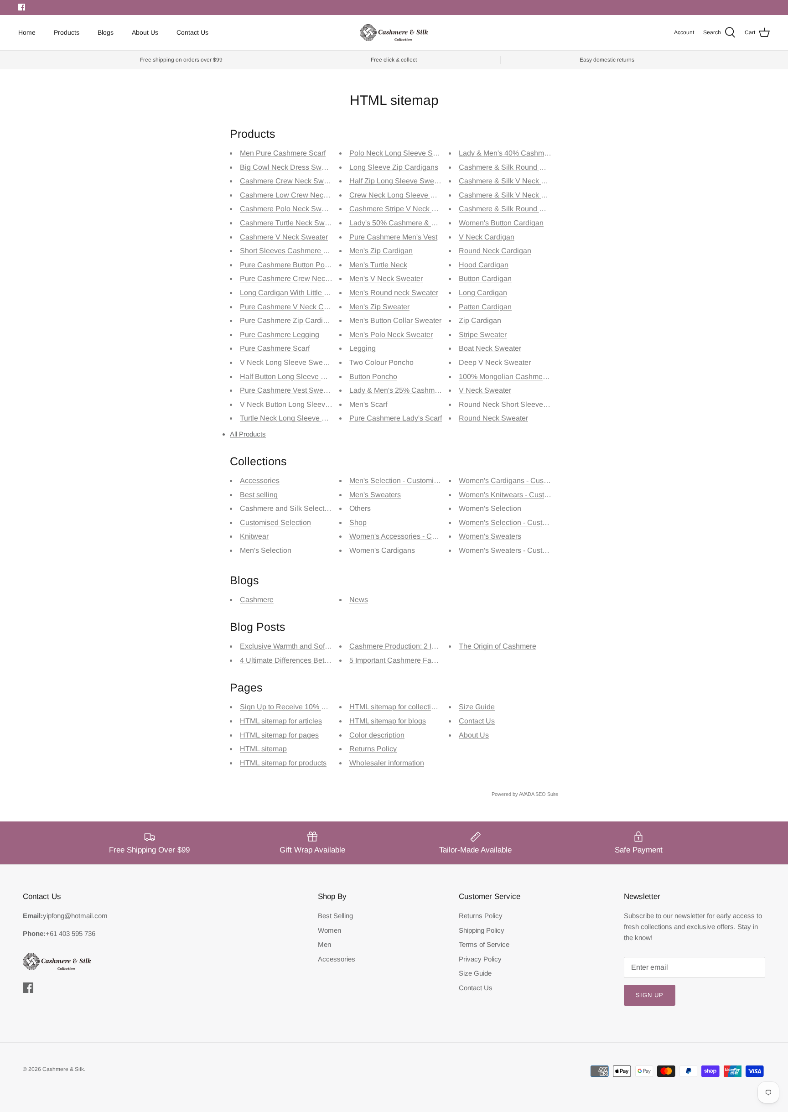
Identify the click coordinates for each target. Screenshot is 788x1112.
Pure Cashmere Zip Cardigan (287, 320)
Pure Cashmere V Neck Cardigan (294, 307)
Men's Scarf (368, 404)
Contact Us (192, 32)
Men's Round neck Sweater (393, 292)
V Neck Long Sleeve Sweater (287, 362)
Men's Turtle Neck (378, 265)
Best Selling (335, 916)
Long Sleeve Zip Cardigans (393, 167)
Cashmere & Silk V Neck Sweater (513, 181)
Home (27, 32)
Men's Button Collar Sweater (395, 320)
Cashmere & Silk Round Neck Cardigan (523, 167)
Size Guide (477, 707)
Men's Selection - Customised (397, 480)
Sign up (650, 995)
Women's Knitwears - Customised (513, 495)
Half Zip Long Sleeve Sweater (397, 181)
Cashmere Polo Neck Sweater (289, 209)
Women (329, 930)
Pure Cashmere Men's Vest (393, 237)
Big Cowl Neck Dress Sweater (289, 167)
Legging (362, 348)
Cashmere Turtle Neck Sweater (290, 223)
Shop (358, 522)
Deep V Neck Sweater (495, 362)
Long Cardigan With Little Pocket (293, 292)
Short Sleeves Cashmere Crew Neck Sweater (314, 251)
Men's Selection (265, 550)
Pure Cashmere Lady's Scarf (395, 418)
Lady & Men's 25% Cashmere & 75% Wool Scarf (427, 390)
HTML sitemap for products (283, 763)
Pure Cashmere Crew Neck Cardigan (300, 278)
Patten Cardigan (485, 307)
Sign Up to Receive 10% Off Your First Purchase (318, 707)
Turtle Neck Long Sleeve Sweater (294, 418)
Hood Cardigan (483, 265)
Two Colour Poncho (381, 362)
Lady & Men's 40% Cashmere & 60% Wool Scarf (537, 153)
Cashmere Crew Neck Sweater (290, 181)
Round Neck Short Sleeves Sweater (517, 404)
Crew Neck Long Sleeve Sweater (403, 195)
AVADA (526, 794)
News (358, 599)
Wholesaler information (386, 763)
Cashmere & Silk (63, 1069)
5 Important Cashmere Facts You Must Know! (422, 660)
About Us (145, 32)
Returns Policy (373, 749)
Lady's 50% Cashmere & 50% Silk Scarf (413, 223)
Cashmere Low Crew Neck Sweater (298, 195)
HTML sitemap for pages (279, 735)
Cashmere (257, 599)
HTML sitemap (263, 749)
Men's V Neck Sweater (386, 278)
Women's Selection (490, 508)
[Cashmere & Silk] (394, 33)
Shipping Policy (481, 930)
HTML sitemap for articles (281, 721)
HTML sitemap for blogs (387, 721)
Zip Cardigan (480, 320)
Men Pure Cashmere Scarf (283, 153)
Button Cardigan (485, 278)
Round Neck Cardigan (495, 251)
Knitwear (254, 536)
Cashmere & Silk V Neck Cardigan (515, 195)
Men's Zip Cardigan (381, 251)
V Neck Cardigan (486, 237)
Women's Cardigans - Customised (514, 480)
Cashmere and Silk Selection (287, 508)
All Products (248, 434)
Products (66, 32)
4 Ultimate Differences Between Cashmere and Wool (325, 660)
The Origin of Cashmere (497, 646)
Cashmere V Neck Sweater (284, 237)
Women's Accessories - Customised (407, 536)
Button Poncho (373, 376)
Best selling (259, 495)
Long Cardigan (483, 292)
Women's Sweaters (490, 536)
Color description (376, 735)
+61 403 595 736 (70, 933)
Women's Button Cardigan (501, 223)
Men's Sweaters (375, 495)
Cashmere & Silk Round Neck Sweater (522, 209)
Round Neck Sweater (493, 418)
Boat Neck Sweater (490, 348)
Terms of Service (484, 944)
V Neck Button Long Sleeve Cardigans (302, 404)
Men (324, 944)
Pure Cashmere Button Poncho (290, 265)
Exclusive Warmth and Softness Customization (315, 646)
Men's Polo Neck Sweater (391, 334)
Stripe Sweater (483, 334)
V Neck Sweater (485, 390)
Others (360, 508)
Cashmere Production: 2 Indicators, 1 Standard (424, 646)
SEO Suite (546, 794)
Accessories (260, 480)
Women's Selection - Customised (512, 522)
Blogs (106, 32)
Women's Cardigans (382, 550)
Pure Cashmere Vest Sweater (288, 390)
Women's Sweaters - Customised (512, 550)
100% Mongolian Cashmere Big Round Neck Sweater (546, 376)
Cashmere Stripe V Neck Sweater (403, 209)
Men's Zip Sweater (379, 307)
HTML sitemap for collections (396, 707)
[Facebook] (21, 7)
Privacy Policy (480, 959)
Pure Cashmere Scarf (275, 348)
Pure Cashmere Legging (279, 334)
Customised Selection (275, 522)
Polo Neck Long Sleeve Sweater (402, 153)
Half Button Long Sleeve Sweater (293, 376)
